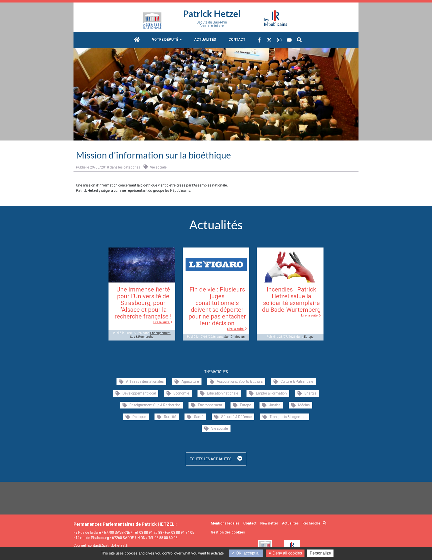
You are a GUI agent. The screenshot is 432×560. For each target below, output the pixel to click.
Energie (310, 393)
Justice (274, 405)
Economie (181, 393)
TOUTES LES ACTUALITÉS (211, 459)
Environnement (210, 405)
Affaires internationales (145, 382)
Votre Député (165, 40)
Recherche (311, 523)
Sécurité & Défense (236, 417)
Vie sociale (158, 167)
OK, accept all (247, 553)
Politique (139, 417)
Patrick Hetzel (211, 13)
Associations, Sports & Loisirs (240, 382)
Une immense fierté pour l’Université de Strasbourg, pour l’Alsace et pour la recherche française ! (143, 303)
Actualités (205, 40)
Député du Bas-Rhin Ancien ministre (211, 24)
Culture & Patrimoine (296, 382)
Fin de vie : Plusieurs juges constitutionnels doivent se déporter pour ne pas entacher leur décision (217, 306)
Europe (309, 336)
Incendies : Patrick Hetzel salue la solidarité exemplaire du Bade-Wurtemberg (291, 299)
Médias (239, 336)
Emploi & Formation (271, 393)
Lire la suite (161, 322)
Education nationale (222, 393)
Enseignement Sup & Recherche (150, 334)
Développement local (139, 393)
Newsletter (269, 523)
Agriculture (190, 382)
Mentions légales (225, 523)
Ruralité (170, 417)
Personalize (320, 553)
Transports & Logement (288, 417)
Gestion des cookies (228, 532)
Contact (237, 40)
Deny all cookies (287, 553)
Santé (228, 336)
